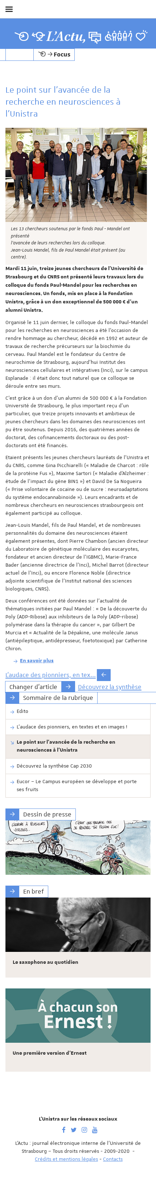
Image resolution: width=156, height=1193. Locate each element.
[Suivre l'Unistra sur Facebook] (64, 1129)
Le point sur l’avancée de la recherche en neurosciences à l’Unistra (66, 746)
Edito (22, 711)
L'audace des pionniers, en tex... (50, 675)
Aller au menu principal (142, 28)
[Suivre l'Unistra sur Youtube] (95, 1129)
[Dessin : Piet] (78, 847)
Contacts (113, 1159)
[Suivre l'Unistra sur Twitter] (74, 1129)
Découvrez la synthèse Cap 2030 (54, 766)
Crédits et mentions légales (66, 1159)
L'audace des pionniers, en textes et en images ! (72, 726)
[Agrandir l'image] (76, 175)
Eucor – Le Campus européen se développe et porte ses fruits (77, 785)
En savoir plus (37, 661)
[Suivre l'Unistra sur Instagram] (84, 1129)
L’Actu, (66, 36)
